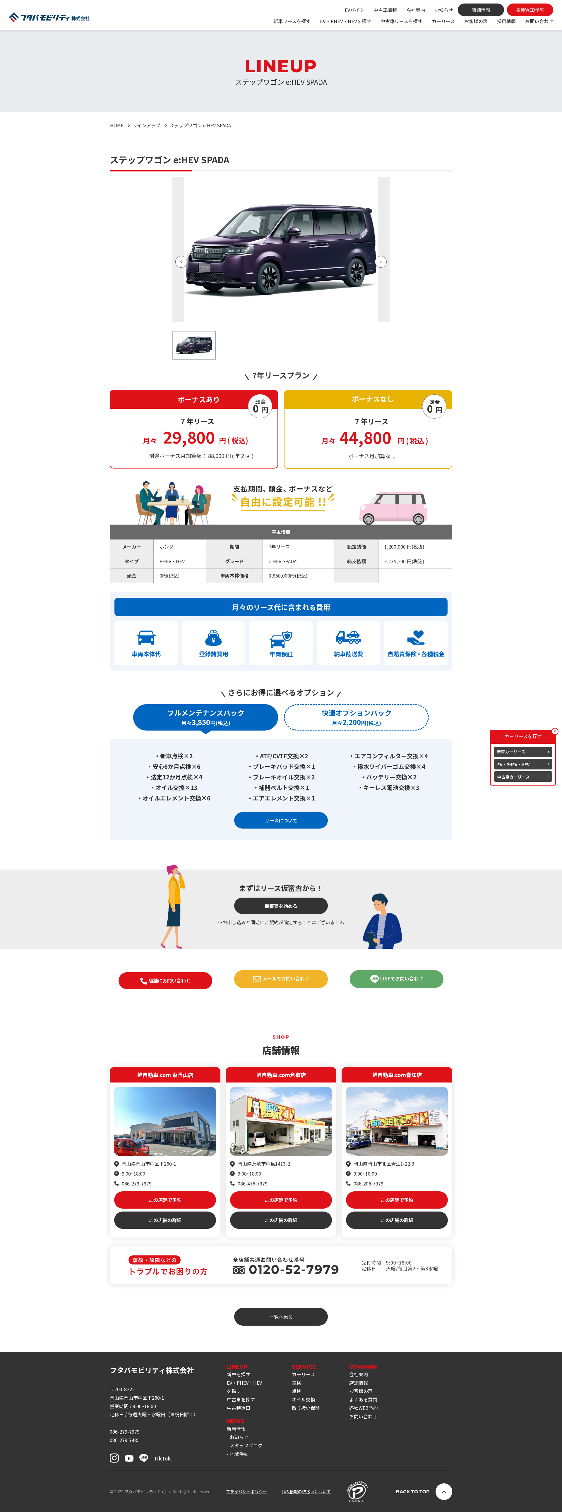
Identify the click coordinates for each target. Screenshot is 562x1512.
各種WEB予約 (363, 1407)
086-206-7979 (368, 1183)
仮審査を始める (281, 905)
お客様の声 (476, 21)
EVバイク (354, 9)
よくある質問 (363, 1399)
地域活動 (239, 1453)
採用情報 (506, 21)
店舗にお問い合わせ (169, 980)
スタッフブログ (246, 1445)
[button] (181, 262)
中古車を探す (241, 1399)
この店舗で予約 (165, 1199)
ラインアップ (146, 125)
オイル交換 (303, 1399)
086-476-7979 (253, 1183)
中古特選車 (238, 1407)
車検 (296, 1382)
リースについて (281, 820)
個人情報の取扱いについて (306, 1491)
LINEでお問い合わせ (401, 978)
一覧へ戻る (281, 1316)
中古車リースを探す (401, 21)
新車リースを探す (292, 21)
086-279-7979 (137, 1183)
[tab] (205, 717)
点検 (296, 1390)
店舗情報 (358, 1382)
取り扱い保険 (306, 1407)
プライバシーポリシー (246, 1491)
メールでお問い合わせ (285, 978)
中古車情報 (385, 9)
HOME (117, 125)
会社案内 (415, 9)
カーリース (443, 21)
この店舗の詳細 (165, 1220)
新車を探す (238, 1374)
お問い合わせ (539, 21)
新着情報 (236, 1428)
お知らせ (443, 9)
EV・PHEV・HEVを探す (345, 21)
